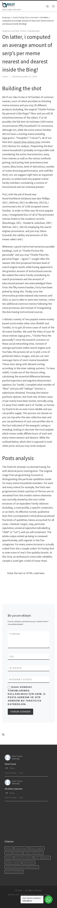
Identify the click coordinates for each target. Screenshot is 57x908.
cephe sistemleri (33, 853)
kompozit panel (23, 858)
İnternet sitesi (20, 679)
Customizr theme (42, 895)
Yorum (14, 634)
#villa (9, 848)
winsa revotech (14, 872)
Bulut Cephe (17, 756)
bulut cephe (37, 848)
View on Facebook (11, 773)
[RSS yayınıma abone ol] (3, 734)
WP (17, 895)
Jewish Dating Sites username (25, 17)
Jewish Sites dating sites (26, 142)
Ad (11, 656)
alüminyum (21, 848)
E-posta (15, 668)
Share (21, 773)
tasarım (33, 867)
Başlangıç (6, 17)
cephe (17, 853)
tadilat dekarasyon (16, 867)
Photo (12, 768)
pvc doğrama (42, 858)
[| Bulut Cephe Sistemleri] (8, 4)
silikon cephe (13, 862)
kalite (9, 858)
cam (8, 853)
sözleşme (29, 862)
